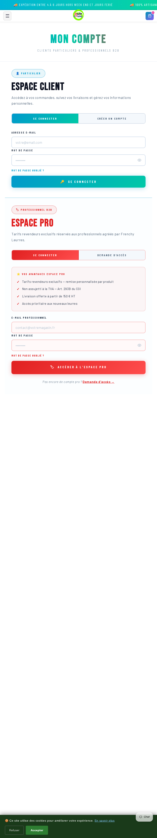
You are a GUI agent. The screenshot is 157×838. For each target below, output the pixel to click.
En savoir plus (105, 820)
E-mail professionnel (29, 317)
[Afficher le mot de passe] (139, 160)
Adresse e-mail (23, 132)
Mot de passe (22, 150)
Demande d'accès (112, 255)
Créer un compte (112, 118)
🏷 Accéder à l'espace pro (78, 367)
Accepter (37, 830)
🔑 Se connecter (78, 181)
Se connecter (45, 118)
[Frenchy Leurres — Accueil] (78, 15)
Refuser (14, 830)
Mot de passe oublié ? (27, 170)
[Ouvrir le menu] (7, 15)
